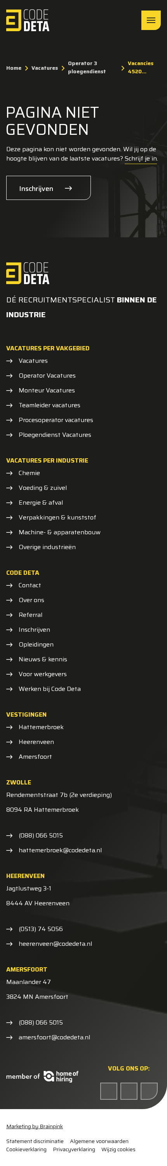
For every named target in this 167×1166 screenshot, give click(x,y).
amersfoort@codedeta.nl (54, 1037)
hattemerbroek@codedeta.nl (60, 850)
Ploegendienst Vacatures (55, 435)
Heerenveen (36, 742)
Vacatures (33, 361)
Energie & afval (41, 502)
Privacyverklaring (74, 1149)
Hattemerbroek (41, 727)
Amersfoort (35, 756)
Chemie (29, 473)
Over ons (31, 600)
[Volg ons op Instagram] (149, 1091)
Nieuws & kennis (43, 659)
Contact (30, 585)
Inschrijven (36, 188)
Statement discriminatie (35, 1141)
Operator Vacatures (47, 375)
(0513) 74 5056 (41, 929)
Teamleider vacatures (49, 405)
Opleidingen (36, 644)
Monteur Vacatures (47, 390)
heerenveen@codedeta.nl (55, 944)
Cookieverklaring (26, 1149)
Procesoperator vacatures (56, 420)
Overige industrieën (47, 547)
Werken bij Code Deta (50, 689)
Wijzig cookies (118, 1149)
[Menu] (151, 20)
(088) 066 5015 (41, 835)
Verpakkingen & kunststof (57, 517)
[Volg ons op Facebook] (108, 1091)
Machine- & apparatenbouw (60, 532)
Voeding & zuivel (43, 488)
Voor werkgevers (43, 674)
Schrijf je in (141, 158)
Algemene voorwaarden (99, 1141)
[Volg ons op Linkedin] (128, 1091)
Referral (30, 615)
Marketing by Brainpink (34, 1126)
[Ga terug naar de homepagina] (27, 20)
